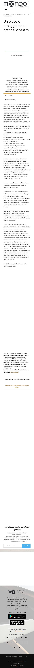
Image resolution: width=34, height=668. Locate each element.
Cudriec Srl (23, 661)
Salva (20, 272)
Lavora (20, 656)
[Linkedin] (29, 272)
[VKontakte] (14, 647)
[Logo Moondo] (16, 4)
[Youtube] (19, 647)
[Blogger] (7, 637)
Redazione (8, 656)
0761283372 (18, 663)
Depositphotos (19, 631)
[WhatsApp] (25, 272)
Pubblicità (14, 656)
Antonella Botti (17, 78)
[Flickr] (16, 637)
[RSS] (12, 642)
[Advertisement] (17, 458)
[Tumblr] (21, 642)
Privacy (25, 656)
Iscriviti (26, 545)
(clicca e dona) (14, 372)
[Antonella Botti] (17, 67)
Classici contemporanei (9, 14)
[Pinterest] (7, 642)
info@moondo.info (18, 666)
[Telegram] (16, 642)
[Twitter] (14, 272)
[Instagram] (21, 637)
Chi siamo (17, 658)
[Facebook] (10, 272)
